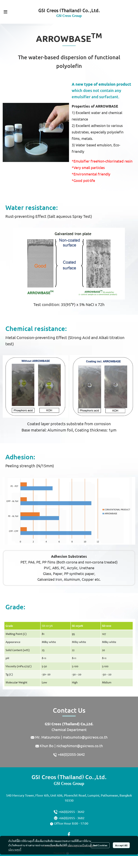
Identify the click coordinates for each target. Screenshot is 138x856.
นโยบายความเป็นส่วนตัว (80, 845)
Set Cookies (100, 845)
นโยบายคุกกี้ (14, 849)
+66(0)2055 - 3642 (71, 811)
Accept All (121, 845)
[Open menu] (5, 11)
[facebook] (69, 834)
